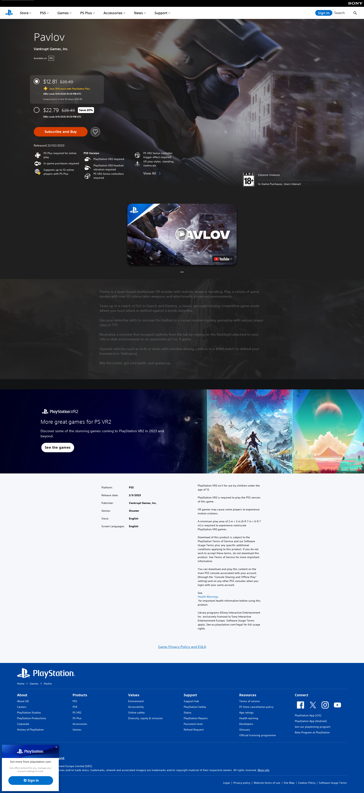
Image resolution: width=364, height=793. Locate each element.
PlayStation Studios (29, 712)
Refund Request (194, 729)
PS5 (43, 13)
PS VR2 (77, 712)
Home (20, 683)
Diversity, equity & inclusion (145, 718)
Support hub (191, 701)
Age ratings (246, 712)
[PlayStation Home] (9, 13)
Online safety (136, 712)
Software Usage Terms (333, 782)
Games (63, 13)
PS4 (75, 707)
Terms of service (249, 701)
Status (187, 712)
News (138, 13)
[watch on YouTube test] (223, 259)
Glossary (244, 729)
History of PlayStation (30, 729)
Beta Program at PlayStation (312, 732)
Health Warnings (208, 596)
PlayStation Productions (31, 718)
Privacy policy (241, 782)
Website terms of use (267, 782)
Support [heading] (190, 695)
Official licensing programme (257, 735)
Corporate (23, 724)
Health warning (248, 718)
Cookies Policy (306, 782)
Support (161, 13)
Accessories (113, 13)
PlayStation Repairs (196, 718)
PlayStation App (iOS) (308, 715)
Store (24, 13)
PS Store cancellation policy (256, 707)
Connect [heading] (301, 695)
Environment (136, 701)
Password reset (193, 724)
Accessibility (136, 707)
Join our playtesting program (312, 726)
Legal (226, 782)
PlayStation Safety (195, 707)
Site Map (289, 782)
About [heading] (22, 695)
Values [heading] (133, 695)
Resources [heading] (247, 695)
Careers (21, 707)
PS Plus (86, 13)
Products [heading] (80, 695)
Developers (246, 724)
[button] (182, 234)
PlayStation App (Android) (311, 721)
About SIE (23, 701)
